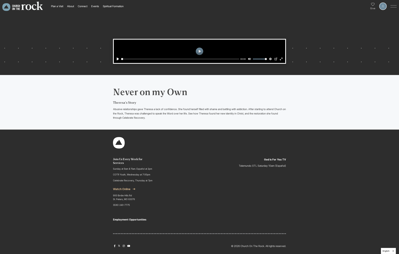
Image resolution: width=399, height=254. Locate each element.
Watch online (121, 189)
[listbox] (388, 251)
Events (95, 6)
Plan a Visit (57, 6)
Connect (82, 6)
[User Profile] (383, 6)
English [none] (386, 251)
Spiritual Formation (113, 6)
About (70, 6)
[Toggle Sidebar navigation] (393, 6)
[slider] (180, 59)
